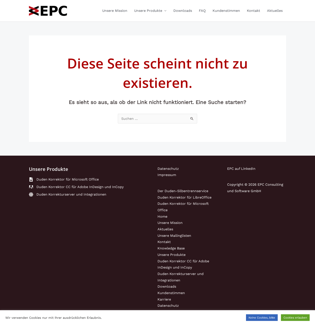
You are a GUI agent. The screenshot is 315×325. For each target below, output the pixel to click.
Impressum (167, 175)
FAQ (202, 11)
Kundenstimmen (226, 11)
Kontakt (253, 11)
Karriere (164, 299)
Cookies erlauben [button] (295, 317)
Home (162, 216)
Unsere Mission (114, 11)
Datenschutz (168, 169)
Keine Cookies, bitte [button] (262, 317)
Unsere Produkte (148, 11)
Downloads (182, 11)
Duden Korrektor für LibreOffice (185, 197)
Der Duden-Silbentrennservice (183, 191)
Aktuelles (275, 11)
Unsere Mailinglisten (174, 236)
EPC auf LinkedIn (241, 169)
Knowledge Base (171, 248)
